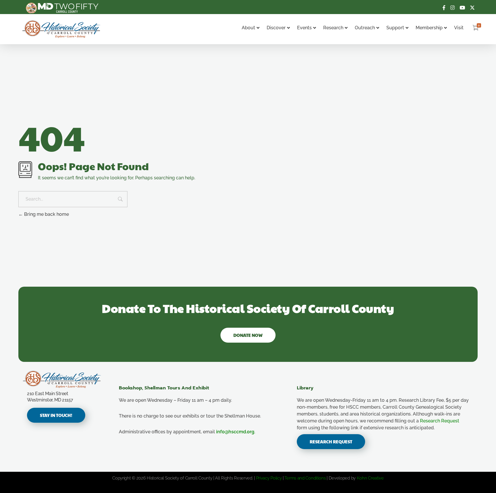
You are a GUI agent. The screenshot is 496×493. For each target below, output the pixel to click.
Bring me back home (46, 214)
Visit (459, 27)
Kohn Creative (370, 478)
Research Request (439, 421)
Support (395, 27)
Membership (429, 27)
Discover (276, 27)
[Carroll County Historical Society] (61, 29)
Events (304, 27)
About (248, 27)
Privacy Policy (269, 478)
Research (333, 27)
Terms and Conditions (305, 478)
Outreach (365, 27)
